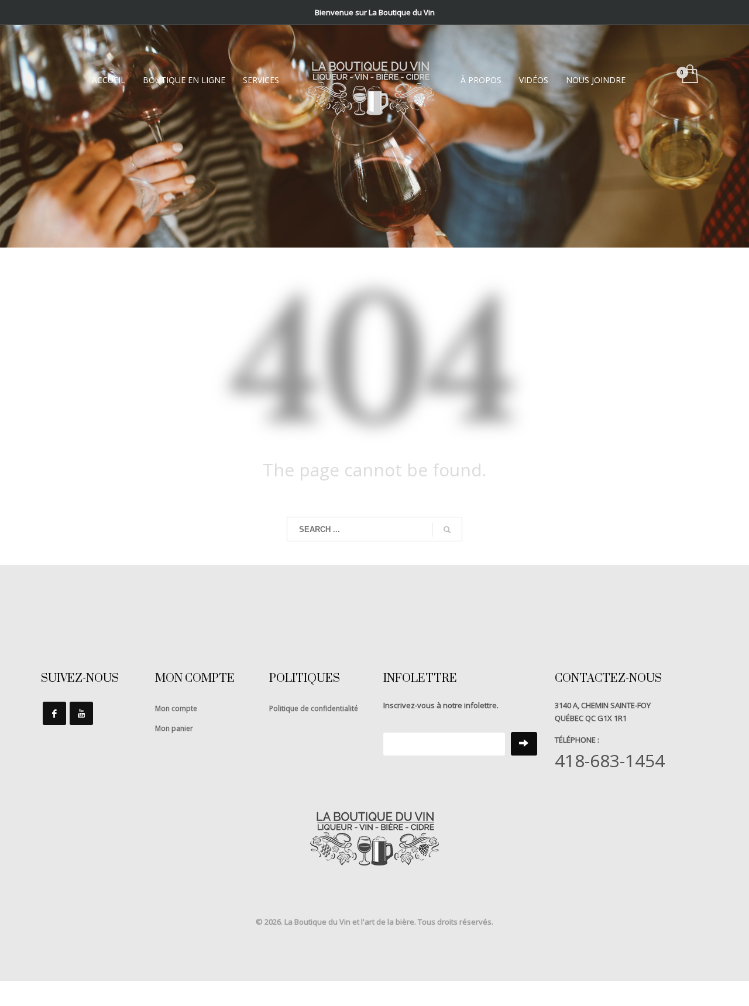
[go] (447, 529)
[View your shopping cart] (689, 75)
